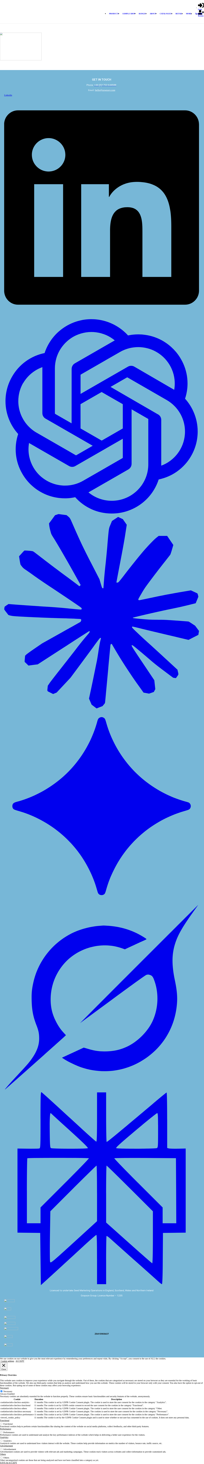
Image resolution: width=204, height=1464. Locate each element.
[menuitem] (114, 13)
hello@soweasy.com (105, 90)
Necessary (7, 1391)
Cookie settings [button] (7, 1361)
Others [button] (3, 1454)
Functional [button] (4, 1420)
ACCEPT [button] (20, 1361)
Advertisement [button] (6, 1446)
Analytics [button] (4, 1437)
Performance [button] (5, 1429)
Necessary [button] (4, 1388)
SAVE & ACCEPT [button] (8, 1463)
